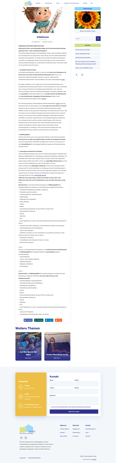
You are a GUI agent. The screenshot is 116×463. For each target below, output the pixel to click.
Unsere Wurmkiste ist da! (57, 354)
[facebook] (76, 75)
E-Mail (77, 380)
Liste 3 (58, 103)
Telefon (52, 387)
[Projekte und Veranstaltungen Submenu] (80, 3)
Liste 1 (63, 80)
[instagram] (82, 75)
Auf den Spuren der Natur (28, 353)
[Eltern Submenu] (60, 3)
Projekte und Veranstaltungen (71, 3)
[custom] (21, 438)
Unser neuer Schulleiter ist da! (83, 68)
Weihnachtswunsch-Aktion (82, 58)
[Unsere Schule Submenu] (53, 3)
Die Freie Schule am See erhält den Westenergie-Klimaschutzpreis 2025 (85, 63)
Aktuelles (38, 3)
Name (52, 380)
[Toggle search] (92, 3)
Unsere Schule (48, 3)
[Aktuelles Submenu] (41, 3)
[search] (98, 38)
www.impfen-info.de (40, 175)
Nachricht (53, 395)
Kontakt (85, 3)
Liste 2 (44, 99)
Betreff (77, 387)
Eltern (57, 3)
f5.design (94, 459)
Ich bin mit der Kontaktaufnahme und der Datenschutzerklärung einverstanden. (71, 407)
